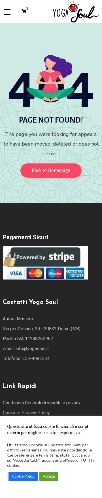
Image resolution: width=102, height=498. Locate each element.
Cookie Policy (23, 476)
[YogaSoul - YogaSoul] (75, 11)
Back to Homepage (51, 170)
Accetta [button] (49, 476)
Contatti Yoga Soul (30, 302)
